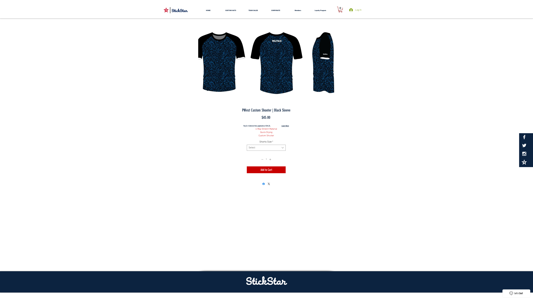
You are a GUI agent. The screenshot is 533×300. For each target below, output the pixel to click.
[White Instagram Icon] (524, 154)
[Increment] (270, 159)
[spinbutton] (266, 159)
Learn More (285, 126)
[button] (340, 9)
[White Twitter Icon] (524, 145)
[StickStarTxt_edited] (524, 162)
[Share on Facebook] (263, 184)
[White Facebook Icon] (524, 137)
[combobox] (266, 148)
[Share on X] (269, 184)
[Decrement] (262, 159)
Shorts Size (266, 141)
